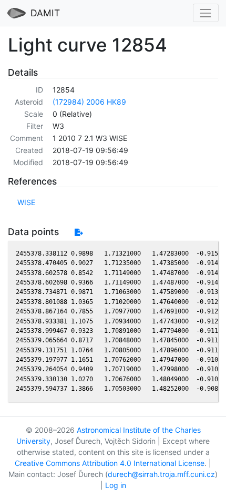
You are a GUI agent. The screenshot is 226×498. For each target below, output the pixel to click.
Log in (115, 485)
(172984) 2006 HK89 (89, 101)
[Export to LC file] (79, 232)
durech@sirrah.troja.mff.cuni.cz (161, 474)
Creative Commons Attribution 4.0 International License (109, 463)
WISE (26, 202)
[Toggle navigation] (206, 13)
